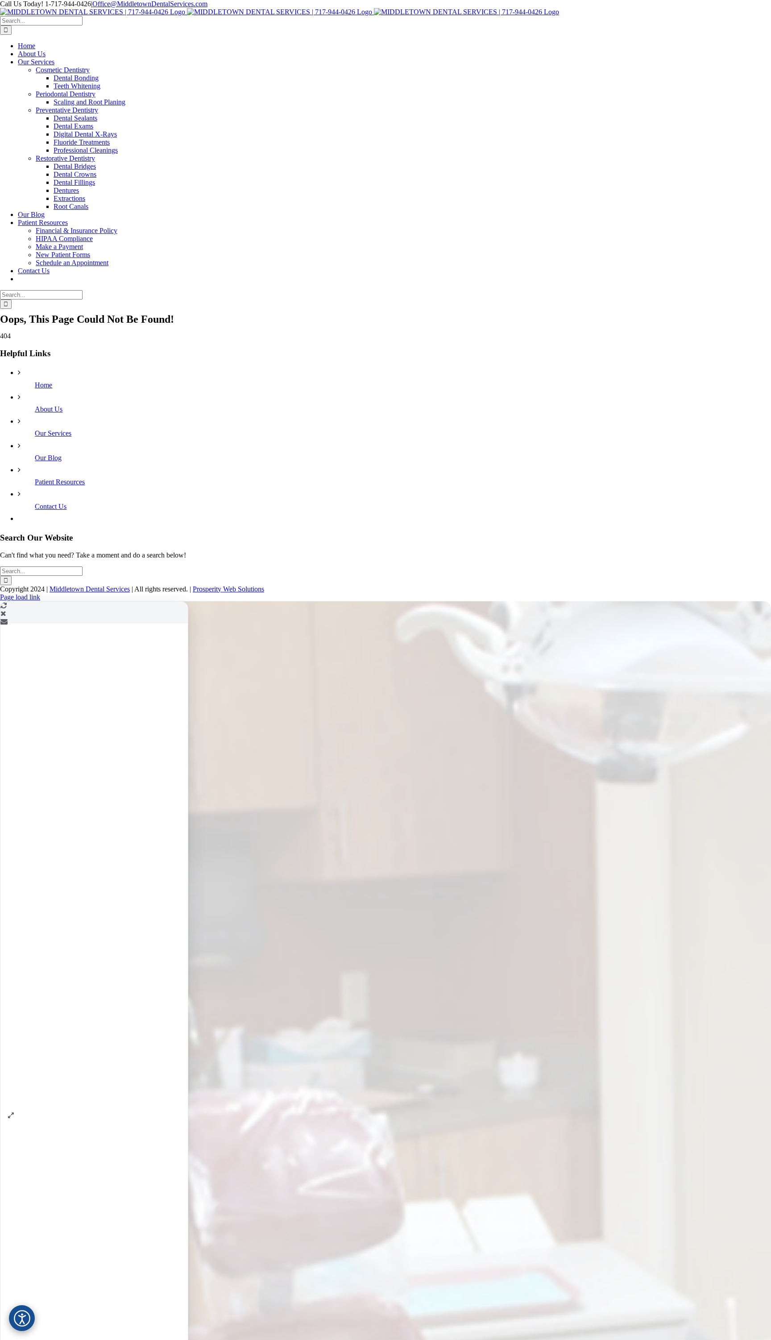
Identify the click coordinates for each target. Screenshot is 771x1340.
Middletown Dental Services (90, 589)
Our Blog (48, 458)
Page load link (20, 597)
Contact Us (50, 506)
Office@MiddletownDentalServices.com (149, 4)
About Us (48, 409)
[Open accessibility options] (22, 1318)
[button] (10, 1115)
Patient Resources (60, 482)
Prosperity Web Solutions (228, 589)
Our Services (53, 433)
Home (43, 385)
